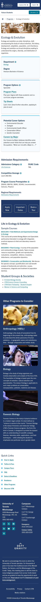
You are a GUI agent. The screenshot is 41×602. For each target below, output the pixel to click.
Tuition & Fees (9, 464)
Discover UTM (9, 488)
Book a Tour (33, 208)
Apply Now (7, 208)
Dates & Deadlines (10, 476)
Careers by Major (11, 137)
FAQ (5, 472)
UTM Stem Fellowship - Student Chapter (18, 285)
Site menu (33, 12)
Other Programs (9, 484)
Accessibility (10, 589)
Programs (10, 19)
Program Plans (10, 91)
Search (34, 5)
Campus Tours (9, 468)
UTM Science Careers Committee (15, 282)
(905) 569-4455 (7, 519)
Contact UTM (29, 589)
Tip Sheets (8, 101)
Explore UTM (22, 5)
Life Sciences (5, 167)
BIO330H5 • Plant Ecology (10, 248)
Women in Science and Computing (16, 287)
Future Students (7, 12)
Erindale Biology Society (12, 280)
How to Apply (9, 460)
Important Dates (20, 208)
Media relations (20, 593)
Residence (7, 480)
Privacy (19, 589)
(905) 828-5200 (27, 532)
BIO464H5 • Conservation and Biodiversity (16, 261)
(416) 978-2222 (27, 527)
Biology (6, 64)
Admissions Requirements (10, 195)
